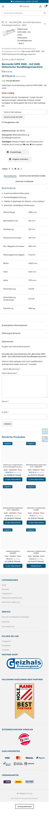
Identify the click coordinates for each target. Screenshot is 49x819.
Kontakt (5, 589)
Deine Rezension (10, 373)
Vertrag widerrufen (24, 806)
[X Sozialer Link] (12, 169)
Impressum (7, 593)
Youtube (5, 650)
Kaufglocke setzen (13, 117)
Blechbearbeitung (26, 48)
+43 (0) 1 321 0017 (31, 1)
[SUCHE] (44, 13)
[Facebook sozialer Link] (9, 169)
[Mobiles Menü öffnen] (3, 6)
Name (5, 401)
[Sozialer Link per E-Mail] (15, 169)
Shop (14, 48)
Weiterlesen (36, 566)
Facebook (6, 645)
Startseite (6, 48)
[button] (4, 23)
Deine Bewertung (11, 369)
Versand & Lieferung (11, 602)
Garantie (5, 622)
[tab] (10, 175)
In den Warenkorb (12, 479)
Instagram (6, 641)
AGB (4, 585)
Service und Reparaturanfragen (15, 617)
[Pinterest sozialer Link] (18, 169)
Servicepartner (8, 626)
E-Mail (5, 412)
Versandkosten (13, 81)
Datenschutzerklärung (12, 598)
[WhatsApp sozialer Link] (21, 169)
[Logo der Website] (24, 6)
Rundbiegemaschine (11, 51)
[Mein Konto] (40, 6)
